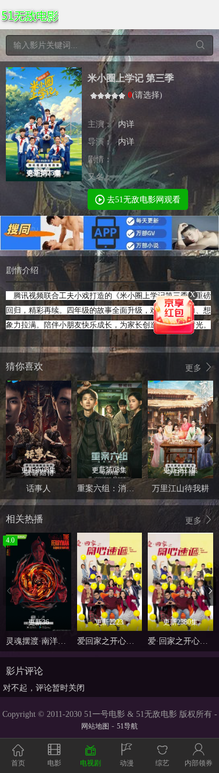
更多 (194, 368)
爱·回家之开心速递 (182, 641)
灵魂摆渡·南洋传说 (40, 641)
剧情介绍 (22, 270)
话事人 (38, 488)
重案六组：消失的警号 (118, 488)
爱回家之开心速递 (109, 641)
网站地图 (95, 726)
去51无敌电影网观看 (142, 199)
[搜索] (200, 45)
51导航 (127, 726)
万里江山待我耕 (180, 488)
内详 (126, 124)
